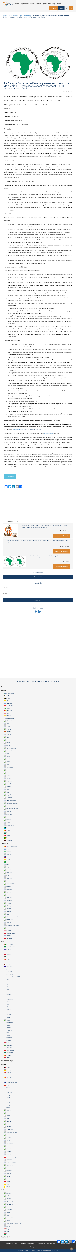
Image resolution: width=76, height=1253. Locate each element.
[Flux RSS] (71, 8)
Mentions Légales (65, 1245)
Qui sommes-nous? (11, 1245)
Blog (53, 3)
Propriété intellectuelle (27, 1245)
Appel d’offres (46, 3)
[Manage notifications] (71, 1248)
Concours (38, 3)
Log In (61, 8)
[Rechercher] (67, 8)
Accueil (17, 3)
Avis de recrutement (61, 536)
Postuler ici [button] (10, 476)
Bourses (32, 3)
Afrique (20, 15)
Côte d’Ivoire (28, 15)
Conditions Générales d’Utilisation (47, 1245)
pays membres (48, 433)
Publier (54, 8)
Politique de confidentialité (38, 1249)
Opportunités (25, 3)
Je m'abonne (38, 577)
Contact (58, 3)
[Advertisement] (38, 33)
